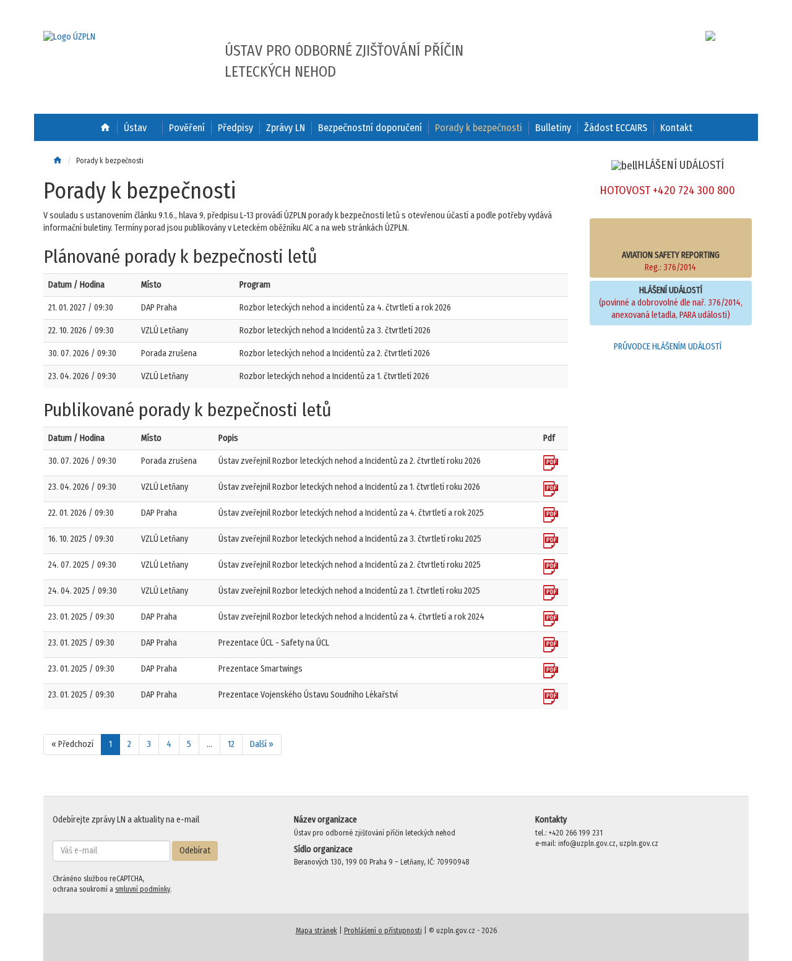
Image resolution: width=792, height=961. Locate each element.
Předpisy (235, 128)
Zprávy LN (285, 128)
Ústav (135, 128)
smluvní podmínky (142, 889)
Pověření (187, 128)
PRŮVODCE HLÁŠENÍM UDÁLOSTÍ (667, 346)
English (690, 36)
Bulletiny (553, 128)
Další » (261, 744)
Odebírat (194, 850)
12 (231, 744)
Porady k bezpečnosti (478, 128)
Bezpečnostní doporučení (370, 128)
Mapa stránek (316, 930)
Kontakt (676, 128)
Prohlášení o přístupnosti (383, 930)
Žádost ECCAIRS (615, 128)
